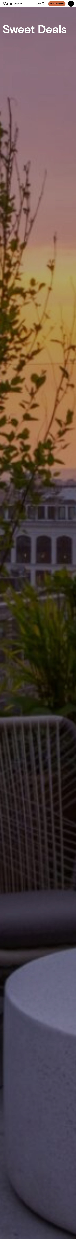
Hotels (18, 3)
